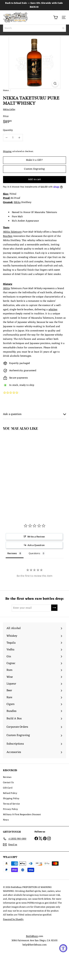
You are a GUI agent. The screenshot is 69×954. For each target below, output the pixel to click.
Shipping (7, 151)
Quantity (8, 130)
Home (6, 90)
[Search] (63, 28)
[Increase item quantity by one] (19, 137)
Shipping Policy (11, 798)
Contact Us (8, 782)
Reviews (7, 777)
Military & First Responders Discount (22, 814)
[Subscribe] (54, 607)
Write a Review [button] (36, 536)
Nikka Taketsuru (12, 232)
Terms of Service (11, 804)
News (6, 820)
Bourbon (7, 236)
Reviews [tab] (12, 553)
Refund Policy (10, 793)
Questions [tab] (34, 553)
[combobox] (34, 28)
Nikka (17, 202)
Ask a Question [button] (36, 545)
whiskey (52, 309)
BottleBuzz (32, 936)
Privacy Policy (10, 809)
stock (15, 385)
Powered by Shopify (13, 919)
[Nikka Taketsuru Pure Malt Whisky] (22, 466)
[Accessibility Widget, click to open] (63, 948)
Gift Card (7, 788)
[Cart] (55, 17)
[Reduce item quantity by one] (6, 137)
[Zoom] (55, 83)
